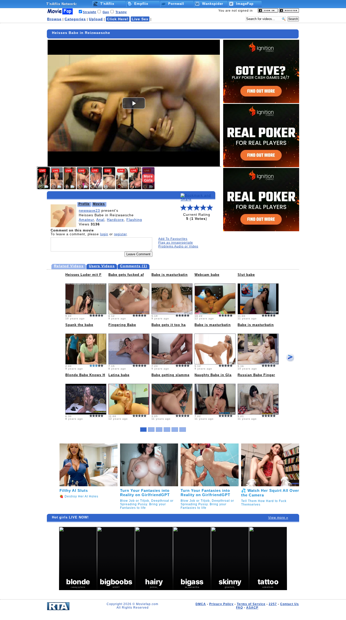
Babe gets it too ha (168, 325)
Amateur (86, 220)
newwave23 (89, 210)
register (120, 234)
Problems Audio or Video (178, 246)
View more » (278, 517)
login (104, 234)
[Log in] (268, 11)
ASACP (252, 607)
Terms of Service (251, 604)
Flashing (134, 220)
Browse (54, 19)
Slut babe (246, 275)
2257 (273, 604)
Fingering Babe (122, 325)
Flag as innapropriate (175, 242)
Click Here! (117, 19)
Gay (106, 12)
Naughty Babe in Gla (213, 375)
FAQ (239, 607)
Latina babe (118, 375)
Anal (100, 220)
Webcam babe (207, 275)
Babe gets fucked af (126, 275)
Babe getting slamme (170, 375)
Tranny (121, 12)
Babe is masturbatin (169, 275)
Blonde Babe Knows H (85, 375)
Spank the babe (79, 325)
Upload (96, 19)
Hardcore (115, 220)
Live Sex (140, 19)
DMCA (201, 604)
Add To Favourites (172, 239)
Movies (99, 204)
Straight (89, 12)
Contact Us (289, 604)
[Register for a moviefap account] (289, 11)
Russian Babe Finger (256, 375)
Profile (84, 204)
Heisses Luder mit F (83, 275)
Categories (75, 19)
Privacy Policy (221, 604)
